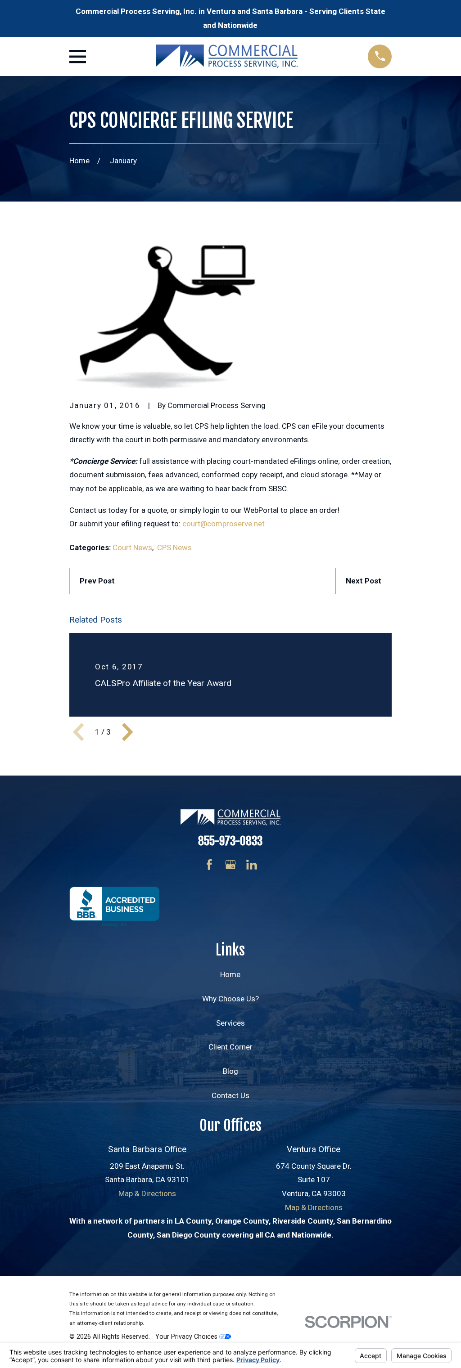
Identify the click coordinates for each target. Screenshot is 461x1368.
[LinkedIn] (251, 864)
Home (230, 974)
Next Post (363, 580)
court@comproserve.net (223, 523)
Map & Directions (147, 1193)
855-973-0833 (230, 841)
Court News (132, 547)
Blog (230, 1071)
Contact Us (230, 1095)
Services (230, 1022)
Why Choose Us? (230, 998)
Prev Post (97, 580)
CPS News (174, 547)
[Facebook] (209, 864)
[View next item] (127, 732)
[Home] (227, 56)
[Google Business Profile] (230, 864)
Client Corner (230, 1046)
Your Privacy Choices (187, 1336)
